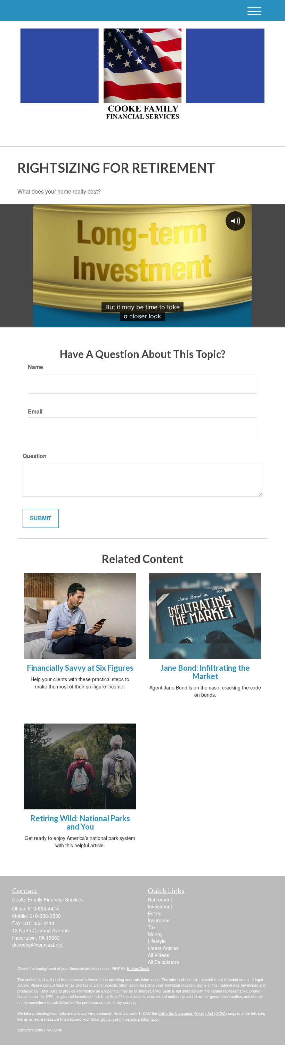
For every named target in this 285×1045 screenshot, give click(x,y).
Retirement (160, 899)
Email (35, 411)
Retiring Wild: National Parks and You (80, 822)
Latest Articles (163, 948)
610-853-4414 (206, 135)
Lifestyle (157, 941)
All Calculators (163, 961)
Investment (160, 906)
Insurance (159, 920)
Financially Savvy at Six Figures (80, 667)
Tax (152, 927)
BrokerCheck (138, 968)
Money (155, 934)
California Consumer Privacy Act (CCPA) (192, 1013)
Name (35, 367)
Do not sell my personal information (130, 1019)
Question (35, 456)
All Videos (158, 955)
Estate (155, 913)
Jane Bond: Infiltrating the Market (205, 672)
